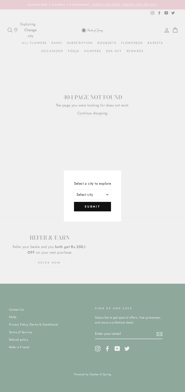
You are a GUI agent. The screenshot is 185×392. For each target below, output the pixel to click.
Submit (92, 206)
